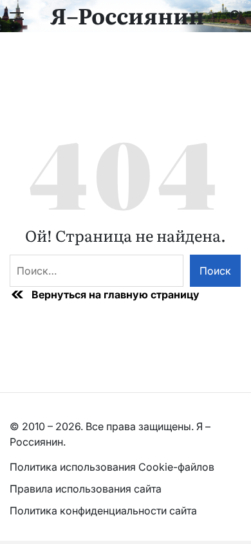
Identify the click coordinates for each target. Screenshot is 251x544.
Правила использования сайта (87, 488)
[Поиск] (235, 16)
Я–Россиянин (127, 15)
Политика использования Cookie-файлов (112, 466)
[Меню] (17, 16)
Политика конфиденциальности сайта (103, 510)
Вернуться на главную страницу (116, 294)
